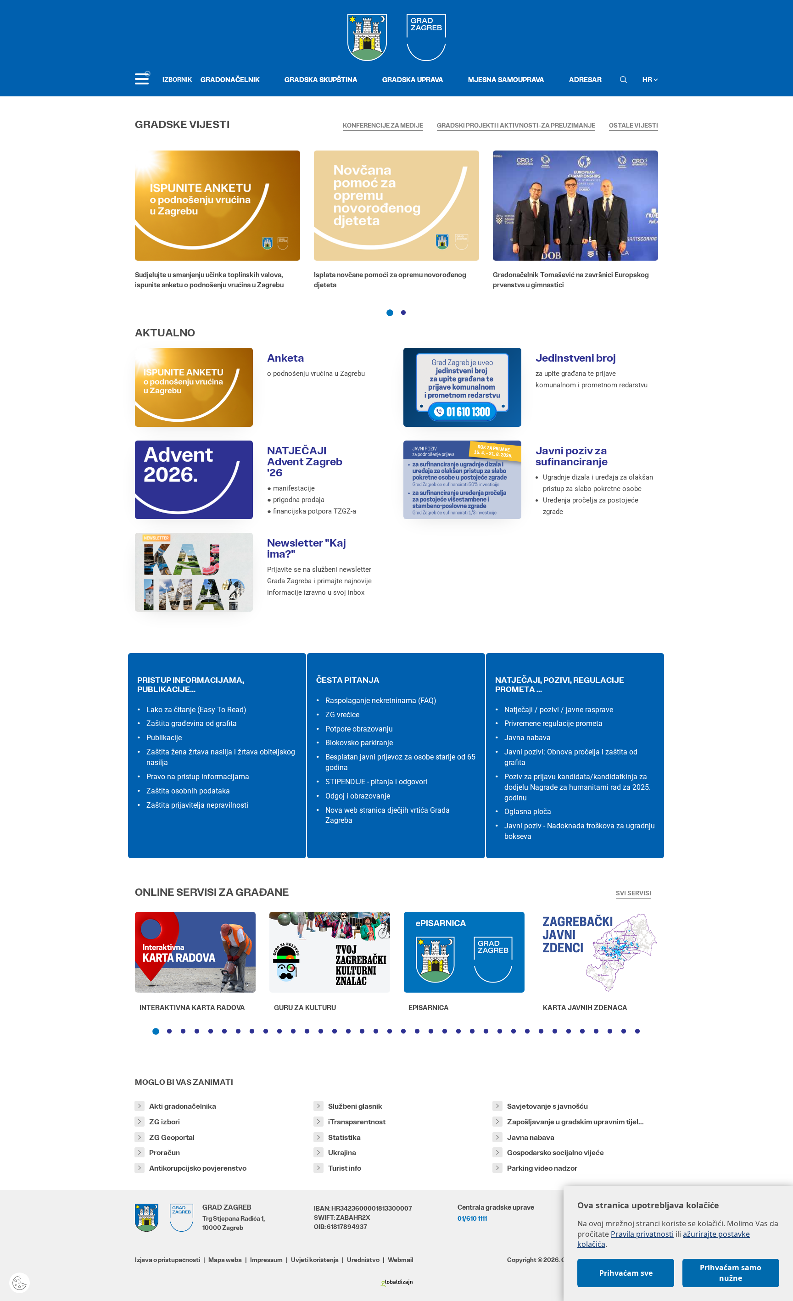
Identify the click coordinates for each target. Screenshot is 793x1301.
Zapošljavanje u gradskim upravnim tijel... (575, 1122)
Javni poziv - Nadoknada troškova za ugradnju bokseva (579, 831)
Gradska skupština (321, 80)
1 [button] (389, 313)
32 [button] (582, 1031)
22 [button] (444, 1031)
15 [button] (348, 1031)
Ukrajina (342, 1152)
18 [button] (389, 1031)
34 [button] (609, 1031)
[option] (217, 222)
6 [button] (224, 1031)
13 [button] (320, 1031)
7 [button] (238, 1031)
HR (647, 80)
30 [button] (554, 1031)
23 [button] (458, 1031)
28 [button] (527, 1031)
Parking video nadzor (542, 1168)
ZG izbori (164, 1122)
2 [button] (403, 313)
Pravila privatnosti (642, 1234)
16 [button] (362, 1031)
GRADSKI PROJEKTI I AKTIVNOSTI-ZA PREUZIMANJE (516, 125)
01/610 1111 (472, 1218)
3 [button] (183, 1031)
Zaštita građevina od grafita (191, 723)
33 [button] (596, 1031)
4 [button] (196, 1031)
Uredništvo (363, 1259)
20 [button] (417, 1031)
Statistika (344, 1137)
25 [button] (486, 1031)
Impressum (266, 1259)
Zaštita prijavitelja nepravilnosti (197, 805)
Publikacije (164, 737)
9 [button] (265, 1031)
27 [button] (513, 1031)
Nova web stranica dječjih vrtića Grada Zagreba (387, 815)
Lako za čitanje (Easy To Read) (196, 709)
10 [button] (279, 1031)
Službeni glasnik (355, 1106)
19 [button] (403, 1031)
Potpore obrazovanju (359, 729)
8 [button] (252, 1031)
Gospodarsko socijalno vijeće (555, 1152)
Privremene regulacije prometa (553, 723)
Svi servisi (633, 893)
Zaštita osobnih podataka (188, 791)
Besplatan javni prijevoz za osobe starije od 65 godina (400, 762)
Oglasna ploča (527, 811)
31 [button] (568, 1031)
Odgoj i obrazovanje (357, 796)
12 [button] (307, 1031)
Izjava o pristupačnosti (167, 1259)
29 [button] (541, 1031)
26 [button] (499, 1031)
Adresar (585, 80)
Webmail (400, 1259)
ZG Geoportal (172, 1137)
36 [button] (637, 1031)
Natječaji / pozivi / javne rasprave (558, 709)
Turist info (344, 1168)
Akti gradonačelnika (182, 1106)
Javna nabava (527, 737)
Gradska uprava (412, 80)
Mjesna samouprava (506, 80)
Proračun (164, 1152)
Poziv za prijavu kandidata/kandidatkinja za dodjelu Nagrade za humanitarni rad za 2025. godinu (577, 787)
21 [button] (431, 1031)
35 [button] (623, 1031)
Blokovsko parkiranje (359, 742)
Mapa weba (225, 1259)
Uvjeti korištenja (315, 1259)
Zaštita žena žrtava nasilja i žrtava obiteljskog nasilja (220, 757)
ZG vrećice (342, 714)
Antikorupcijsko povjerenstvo (197, 1168)
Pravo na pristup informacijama (197, 776)
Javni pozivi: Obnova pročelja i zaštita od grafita (570, 757)
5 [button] (210, 1031)
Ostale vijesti (633, 125)
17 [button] (375, 1031)
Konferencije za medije (383, 125)
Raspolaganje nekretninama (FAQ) (380, 700)
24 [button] (472, 1031)
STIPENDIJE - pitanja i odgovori (376, 781)
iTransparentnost (356, 1122)
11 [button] (293, 1031)
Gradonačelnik (230, 80)
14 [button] (334, 1031)
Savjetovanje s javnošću (547, 1106)
